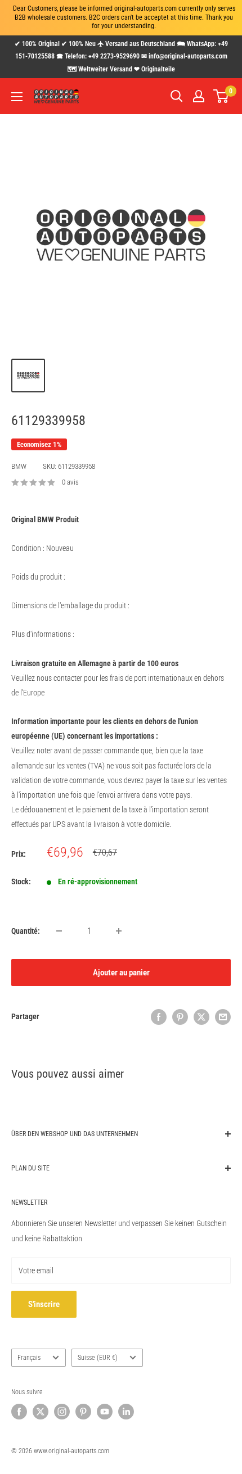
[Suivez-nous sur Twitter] (40, 1411)
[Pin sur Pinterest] (180, 1016)
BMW (18, 466)
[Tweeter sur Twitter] (201, 1016)
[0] (221, 96)
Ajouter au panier (121, 972)
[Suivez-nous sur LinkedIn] (126, 1411)
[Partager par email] (223, 1016)
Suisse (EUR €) (98, 1358)
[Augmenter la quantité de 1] (119, 931)
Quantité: (25, 930)
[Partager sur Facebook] (159, 1016)
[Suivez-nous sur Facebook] (19, 1411)
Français (29, 1358)
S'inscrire (44, 1304)
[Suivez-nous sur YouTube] (105, 1411)
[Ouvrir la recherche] (177, 96)
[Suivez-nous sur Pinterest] (83, 1411)
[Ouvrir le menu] (17, 96)
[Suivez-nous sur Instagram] (62, 1411)
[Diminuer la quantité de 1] (59, 931)
